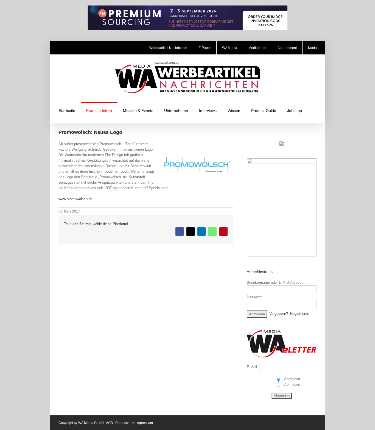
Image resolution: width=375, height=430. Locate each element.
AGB (109, 423)
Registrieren (299, 314)
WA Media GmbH (91, 423)
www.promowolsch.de (75, 199)
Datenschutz (124, 423)
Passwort (254, 297)
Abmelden (291, 384)
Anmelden (291, 379)
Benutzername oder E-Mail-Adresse (275, 282)
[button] (314, 110)
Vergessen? (278, 314)
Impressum (144, 423)
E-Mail (252, 367)
